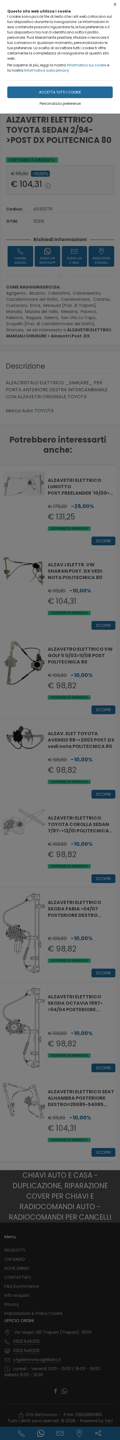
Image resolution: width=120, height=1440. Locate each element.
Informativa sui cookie (86, 65)
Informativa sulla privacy (46, 70)
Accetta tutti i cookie (60, 92)
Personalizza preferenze (60, 103)
